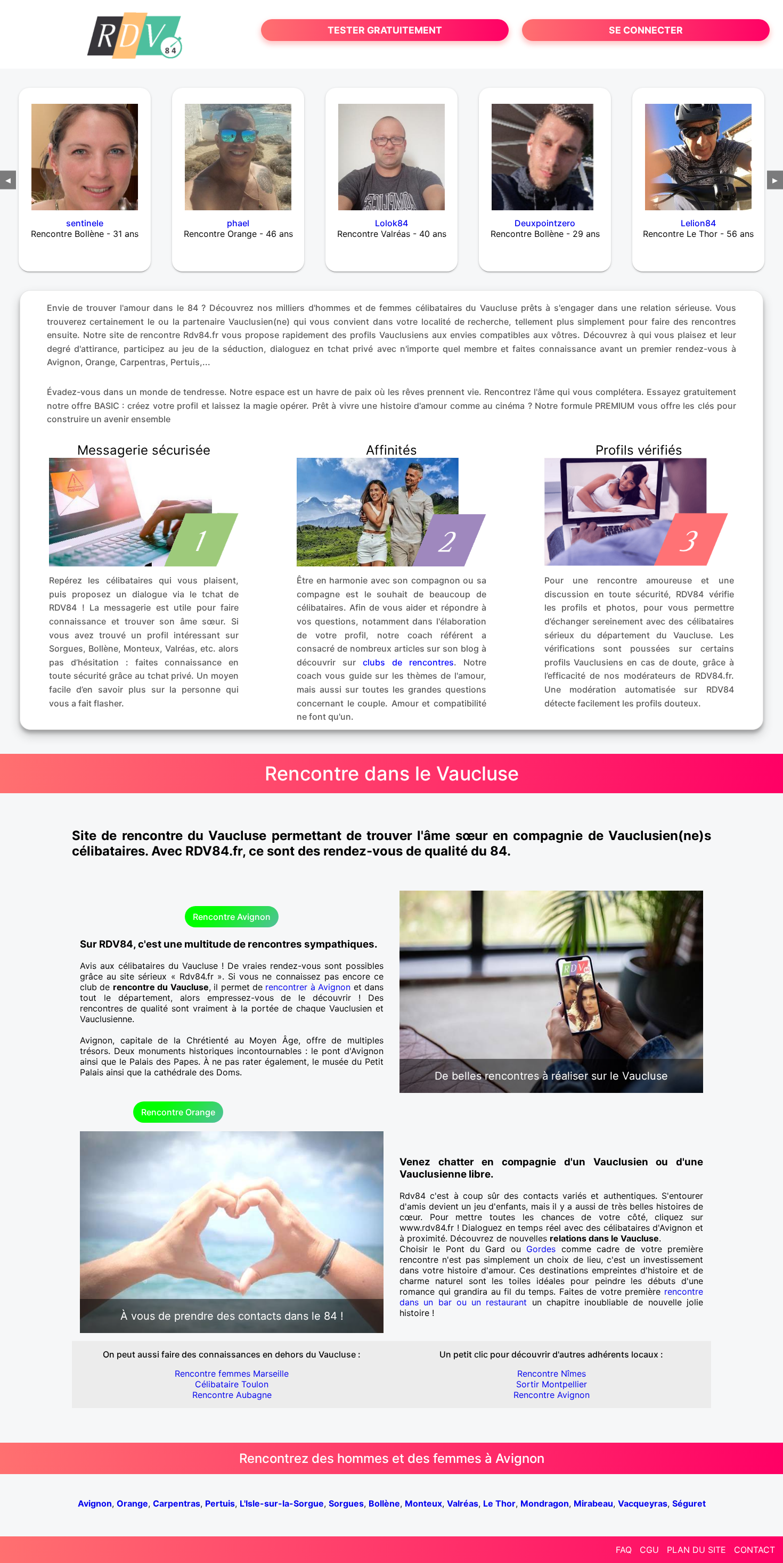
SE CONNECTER (646, 30)
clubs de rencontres (408, 662)
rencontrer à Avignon (307, 987)
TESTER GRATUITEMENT (385, 30)
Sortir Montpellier (551, 1384)
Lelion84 (698, 223)
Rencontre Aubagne (232, 1394)
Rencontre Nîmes (551, 1373)
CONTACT (754, 1549)
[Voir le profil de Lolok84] (391, 150)
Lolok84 (391, 223)
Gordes (541, 1249)
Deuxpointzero (545, 223)
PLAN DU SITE (696, 1549)
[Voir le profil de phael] (238, 150)
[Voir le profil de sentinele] (85, 150)
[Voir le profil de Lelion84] (698, 150)
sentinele (84, 223)
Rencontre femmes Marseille (232, 1373)
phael (238, 223)
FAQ (624, 1549)
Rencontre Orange (178, 1112)
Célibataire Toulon (231, 1384)
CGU (649, 1549)
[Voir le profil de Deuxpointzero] (545, 150)
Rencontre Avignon (232, 916)
